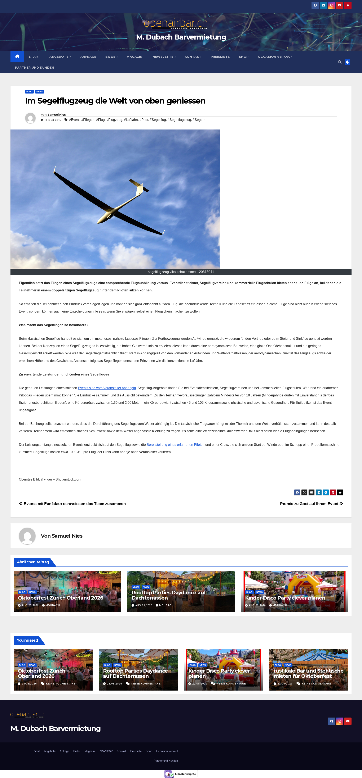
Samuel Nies (57, 115)
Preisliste (220, 57)
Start (34, 57)
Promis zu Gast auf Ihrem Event (309, 503)
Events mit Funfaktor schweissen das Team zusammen (74, 503)
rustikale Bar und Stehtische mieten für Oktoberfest (308, 673)
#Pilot (144, 120)
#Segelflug (158, 120)
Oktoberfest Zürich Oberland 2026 (60, 598)
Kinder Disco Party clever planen (285, 598)
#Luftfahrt (131, 120)
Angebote (59, 57)
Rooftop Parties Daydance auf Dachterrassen (169, 595)
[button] (339, 62)
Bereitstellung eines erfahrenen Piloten (175, 444)
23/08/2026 (30, 683)
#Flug (100, 120)
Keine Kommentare (60, 683)
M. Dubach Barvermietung (181, 37)
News (39, 91)
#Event (74, 120)
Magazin (134, 57)
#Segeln (199, 120)
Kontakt (193, 57)
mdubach (53, 605)
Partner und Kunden (34, 67)
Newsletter (164, 57)
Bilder (111, 57)
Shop (244, 57)
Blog (29, 91)
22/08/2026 (200, 683)
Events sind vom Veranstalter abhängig (107, 388)
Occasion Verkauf (275, 57)
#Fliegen (87, 120)
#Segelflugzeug (179, 120)
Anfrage (88, 57)
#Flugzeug (114, 120)
